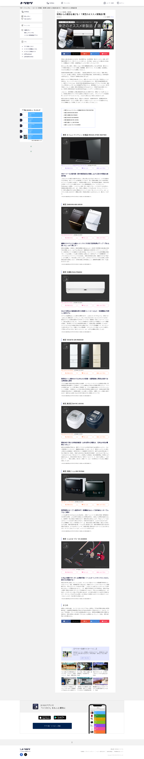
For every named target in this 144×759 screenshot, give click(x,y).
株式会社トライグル (119, 749)
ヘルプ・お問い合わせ (100, 751)
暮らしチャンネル (29, 33)
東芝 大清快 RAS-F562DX (70, 115)
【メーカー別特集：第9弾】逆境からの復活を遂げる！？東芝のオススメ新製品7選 (54, 8)
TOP (21, 8)
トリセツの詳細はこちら (30, 49)
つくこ (112, 17)
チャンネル (27, 8)
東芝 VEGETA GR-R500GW (71, 117)
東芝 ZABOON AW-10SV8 (71, 112)
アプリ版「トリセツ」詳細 (52, 726)
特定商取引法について (118, 751)
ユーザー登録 (110, 3)
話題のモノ (27, 30)
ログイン (121, 3)
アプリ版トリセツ (28, 46)
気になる (85, 168)
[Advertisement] (31, 72)
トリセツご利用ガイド (30, 51)
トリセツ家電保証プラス (31, 35)
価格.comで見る (101, 168)
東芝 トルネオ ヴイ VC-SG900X (72, 124)
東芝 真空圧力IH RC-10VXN (71, 120)
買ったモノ (27, 16)
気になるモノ (28, 19)
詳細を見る (69, 168)
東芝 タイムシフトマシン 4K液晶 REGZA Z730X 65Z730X (79, 110)
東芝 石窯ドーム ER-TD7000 (71, 122)
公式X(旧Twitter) (28, 56)
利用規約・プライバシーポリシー (87, 751)
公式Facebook (28, 54)
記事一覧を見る (85, 658)
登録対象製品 (109, 751)
